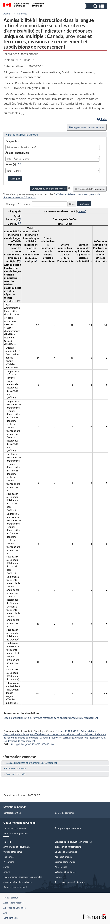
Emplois (7, 841)
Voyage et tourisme (12, 851)
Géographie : (12, 141)
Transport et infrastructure (68, 846)
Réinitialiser (84, 204)
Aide (103, 119)
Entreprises (8, 856)
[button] (96, 6)
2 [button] (18, 163)
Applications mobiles (13, 902)
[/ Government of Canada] (23, 5)
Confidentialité (10, 917)
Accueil (7, 13)
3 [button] (20, 163)
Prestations (8, 861)
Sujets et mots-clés (16, 774)
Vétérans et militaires (65, 872)
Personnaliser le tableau (23, 134)
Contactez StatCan (12, 812)
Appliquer (15, 178)
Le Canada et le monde (66, 851)
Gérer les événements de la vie (70, 882)
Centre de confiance (64, 812)
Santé (6, 867)
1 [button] (30, 152)
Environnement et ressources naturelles (22, 877)
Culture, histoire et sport (15, 887)
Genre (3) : (13, 164)
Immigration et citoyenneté (16, 846)
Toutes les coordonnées (14, 828)
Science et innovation (65, 861)
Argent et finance (63, 856)
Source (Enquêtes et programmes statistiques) (31, 762)
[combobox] (52, 147)
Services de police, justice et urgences (73, 841)
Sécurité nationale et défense (17, 882)
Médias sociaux (10, 897)
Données (22, 13)
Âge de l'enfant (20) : (18, 152)
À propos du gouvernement (68, 828)
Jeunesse (59, 877)
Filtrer (72, 204)
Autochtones (61, 867)
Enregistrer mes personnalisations (87, 127)
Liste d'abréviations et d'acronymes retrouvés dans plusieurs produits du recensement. (51, 717)
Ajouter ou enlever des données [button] (50, 188)
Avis (5, 912)
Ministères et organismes (15, 833)
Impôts (6, 872)
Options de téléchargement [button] (91, 188)
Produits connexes (16, 768)
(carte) (82, 211)
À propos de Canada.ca (14, 907)
